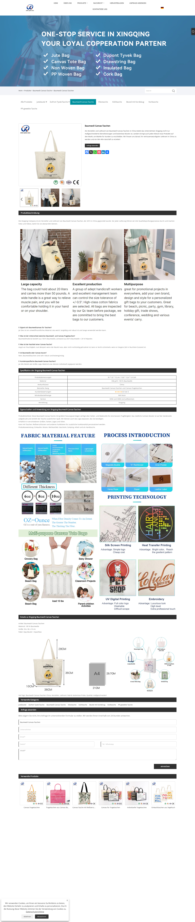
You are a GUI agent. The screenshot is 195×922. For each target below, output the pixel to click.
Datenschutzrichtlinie (35, 912)
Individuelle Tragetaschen (137, 807)
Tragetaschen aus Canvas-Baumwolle (58, 807)
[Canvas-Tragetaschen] (32, 792)
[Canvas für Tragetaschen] (111, 792)
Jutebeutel (22, 705)
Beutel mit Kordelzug (97, 705)
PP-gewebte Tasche (125, 705)
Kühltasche (83, 705)
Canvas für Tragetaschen (110, 807)
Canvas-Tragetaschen (32, 807)
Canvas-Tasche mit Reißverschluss (85, 807)
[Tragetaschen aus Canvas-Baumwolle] (58, 792)
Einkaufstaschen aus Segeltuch (163, 807)
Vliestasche (72, 705)
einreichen (165, 766)
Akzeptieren (41, 916)
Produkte (27, 91)
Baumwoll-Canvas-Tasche (42, 91)
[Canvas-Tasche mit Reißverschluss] (84, 792)
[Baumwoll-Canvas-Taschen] (29, 197)
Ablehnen (27, 916)
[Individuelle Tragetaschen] (137, 792)
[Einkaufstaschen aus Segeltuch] (163, 792)
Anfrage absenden (92, 145)
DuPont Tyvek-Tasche (36, 705)
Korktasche (112, 705)
